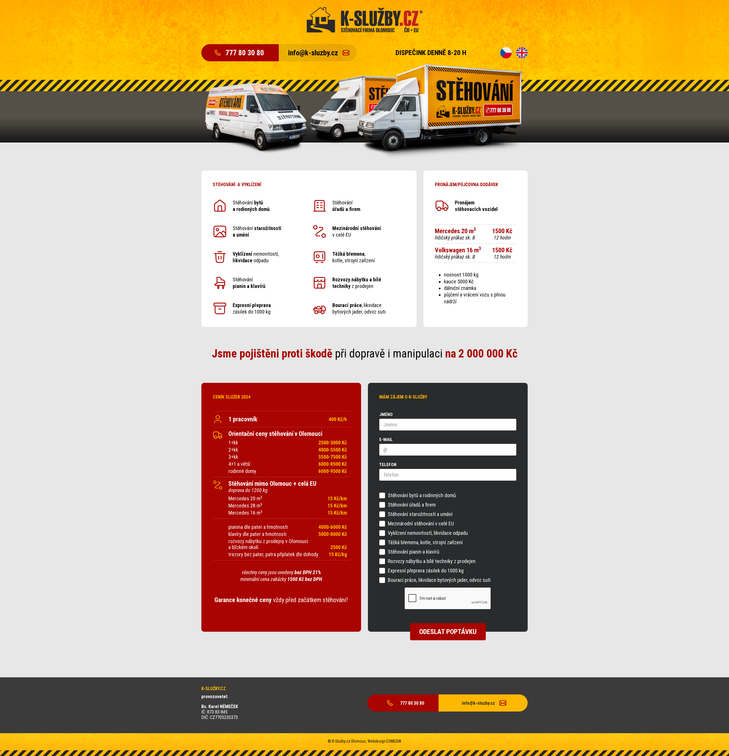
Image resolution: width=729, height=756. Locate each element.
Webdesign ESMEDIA (384, 741)
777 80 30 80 (245, 52)
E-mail (386, 439)
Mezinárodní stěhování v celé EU (421, 524)
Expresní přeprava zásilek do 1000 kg (426, 571)
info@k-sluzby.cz (313, 52)
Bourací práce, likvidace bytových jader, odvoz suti (439, 580)
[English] (522, 52)
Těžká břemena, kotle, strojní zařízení (425, 542)
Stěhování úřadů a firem (412, 505)
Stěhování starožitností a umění (420, 514)
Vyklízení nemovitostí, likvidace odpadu (428, 533)
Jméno (386, 414)
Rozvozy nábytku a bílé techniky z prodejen (432, 561)
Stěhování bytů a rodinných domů (422, 495)
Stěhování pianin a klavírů (413, 552)
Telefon (387, 464)
